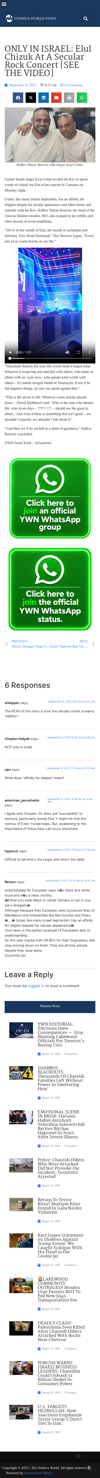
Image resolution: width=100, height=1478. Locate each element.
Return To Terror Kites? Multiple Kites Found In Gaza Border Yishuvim (60, 1206)
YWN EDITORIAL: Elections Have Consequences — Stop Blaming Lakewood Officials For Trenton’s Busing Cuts (61, 1035)
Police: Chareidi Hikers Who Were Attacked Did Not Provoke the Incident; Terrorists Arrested (61, 1168)
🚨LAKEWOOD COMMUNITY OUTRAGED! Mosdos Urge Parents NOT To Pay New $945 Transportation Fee (59, 1290)
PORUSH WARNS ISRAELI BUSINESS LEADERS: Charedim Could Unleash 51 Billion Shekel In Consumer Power (59, 1373)
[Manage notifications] (89, 1468)
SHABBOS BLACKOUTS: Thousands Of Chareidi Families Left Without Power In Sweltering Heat (61, 1079)
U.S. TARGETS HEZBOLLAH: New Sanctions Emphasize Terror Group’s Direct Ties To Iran (60, 1415)
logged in (36, 985)
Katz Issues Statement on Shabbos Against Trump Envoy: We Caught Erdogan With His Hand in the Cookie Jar (60, 1246)
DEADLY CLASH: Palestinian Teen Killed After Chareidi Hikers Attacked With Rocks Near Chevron (61, 1331)
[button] (4, 4)
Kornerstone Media (38, 1473)
